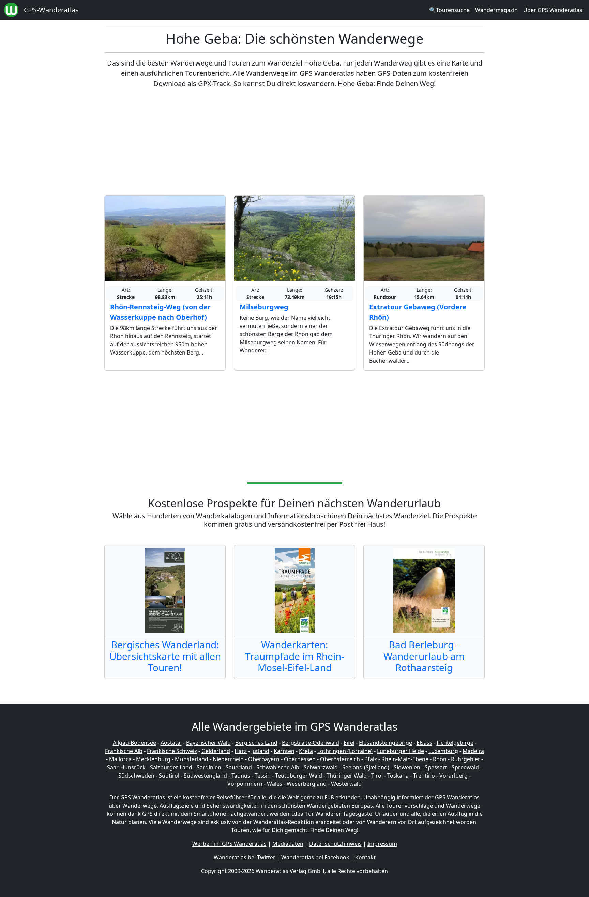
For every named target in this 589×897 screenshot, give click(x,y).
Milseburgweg (264, 307)
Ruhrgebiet (465, 759)
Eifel (349, 743)
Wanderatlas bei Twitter (244, 857)
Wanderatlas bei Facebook (315, 857)
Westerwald (346, 783)
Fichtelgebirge (455, 743)
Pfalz (370, 759)
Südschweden (136, 775)
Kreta (306, 751)
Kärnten (284, 751)
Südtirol (169, 775)
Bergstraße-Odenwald (310, 743)
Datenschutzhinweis (335, 844)
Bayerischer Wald (208, 743)
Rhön (440, 759)
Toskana (398, 775)
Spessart (436, 767)
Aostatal (171, 743)
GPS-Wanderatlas (51, 9)
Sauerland (239, 767)
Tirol (377, 775)
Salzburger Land (171, 767)
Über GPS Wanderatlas (552, 10)
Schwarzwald (321, 767)
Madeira (473, 751)
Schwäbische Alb (277, 767)
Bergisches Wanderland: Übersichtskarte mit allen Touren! (165, 656)
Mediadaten (287, 844)
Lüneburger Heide (400, 751)
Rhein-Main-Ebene (404, 759)
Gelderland (215, 751)
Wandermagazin (496, 10)
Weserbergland (307, 783)
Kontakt (365, 857)
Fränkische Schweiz (172, 751)
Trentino (424, 775)
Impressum (382, 844)
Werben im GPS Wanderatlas (229, 844)
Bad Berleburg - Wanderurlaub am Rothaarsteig (424, 656)
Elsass (424, 743)
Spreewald (465, 767)
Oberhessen (300, 759)
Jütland (260, 751)
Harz (241, 751)
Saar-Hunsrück (126, 767)
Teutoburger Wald (298, 775)
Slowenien (407, 767)
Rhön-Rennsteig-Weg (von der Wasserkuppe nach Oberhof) (160, 312)
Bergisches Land (256, 743)
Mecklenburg (153, 759)
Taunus (240, 775)
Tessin (263, 775)
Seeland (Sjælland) (365, 767)
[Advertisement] (294, 142)
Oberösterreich (340, 759)
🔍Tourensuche (449, 10)
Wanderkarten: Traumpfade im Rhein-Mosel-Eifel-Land (294, 656)
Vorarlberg (453, 775)
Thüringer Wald (347, 775)
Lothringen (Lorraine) (345, 751)
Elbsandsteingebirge (385, 743)
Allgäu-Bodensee (134, 743)
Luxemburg (443, 751)
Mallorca (120, 759)
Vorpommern (244, 783)
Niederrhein (228, 759)
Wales (274, 783)
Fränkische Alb (123, 751)
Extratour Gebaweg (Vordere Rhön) (418, 312)
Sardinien (209, 767)
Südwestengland (205, 775)
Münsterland (191, 759)
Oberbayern (264, 759)
